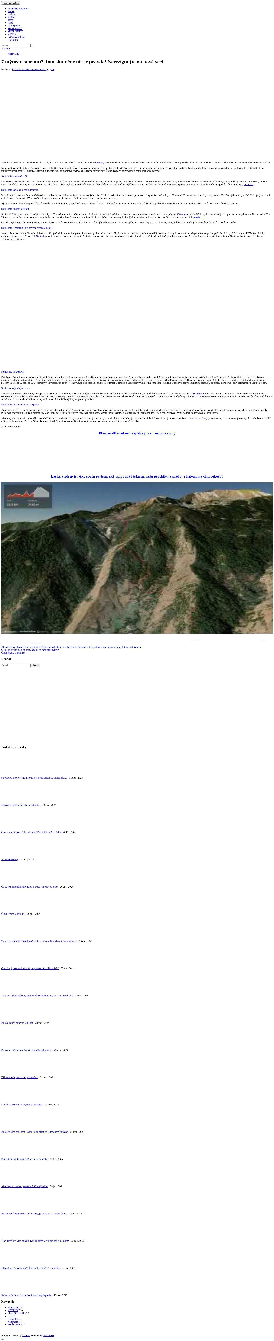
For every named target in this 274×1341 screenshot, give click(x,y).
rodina (97, 647)
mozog (82, 647)
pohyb (90, 647)
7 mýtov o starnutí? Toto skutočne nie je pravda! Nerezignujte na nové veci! (39, 941)
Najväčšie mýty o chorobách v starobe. (20, 805)
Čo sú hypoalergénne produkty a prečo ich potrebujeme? (29, 886)
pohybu (197, 217)
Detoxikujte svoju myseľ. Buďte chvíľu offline (24, 1159)
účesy (10, 20)
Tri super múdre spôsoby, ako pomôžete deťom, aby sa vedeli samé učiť (37, 995)
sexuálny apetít (115, 647)
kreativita (64, 647)
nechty (11, 17)
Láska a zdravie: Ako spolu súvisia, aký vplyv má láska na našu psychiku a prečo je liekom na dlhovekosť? (137, 476)
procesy (100, 162)
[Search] (32, 46)
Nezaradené (14, 1321)
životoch (40, 236)
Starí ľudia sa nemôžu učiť (14, 176)
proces (198, 418)
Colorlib (26, 1335)
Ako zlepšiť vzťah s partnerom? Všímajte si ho (24, 1186)
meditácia (248, 184)
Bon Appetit (14, 25)
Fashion (12, 14)
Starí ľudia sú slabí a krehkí (15, 209)
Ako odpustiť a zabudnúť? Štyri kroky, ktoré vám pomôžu (30, 1268)
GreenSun (13, 39)
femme (11, 11)
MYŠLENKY (15, 28)
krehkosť (73, 647)
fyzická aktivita (51, 647)
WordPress (48, 1335)
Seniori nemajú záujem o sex (15, 388)
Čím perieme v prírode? (13, 652)
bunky (28, 647)
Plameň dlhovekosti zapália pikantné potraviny (137, 433)
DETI (10, 1316)
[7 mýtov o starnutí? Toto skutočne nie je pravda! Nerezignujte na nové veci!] (94, 157)
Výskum (181, 214)
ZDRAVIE (13, 54)
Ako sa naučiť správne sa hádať (17, 1023)
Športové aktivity (9, 859)
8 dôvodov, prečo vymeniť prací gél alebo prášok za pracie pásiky (34, 777)
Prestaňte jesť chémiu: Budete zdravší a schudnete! (26, 1050)
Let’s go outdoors (16, 37)
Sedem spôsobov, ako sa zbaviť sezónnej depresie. (26, 1295)
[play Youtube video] (137, 558)
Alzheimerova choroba (12, 647)
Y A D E (5, 48)
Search (36, 665)
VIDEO (12, 34)
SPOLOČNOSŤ (16, 1313)
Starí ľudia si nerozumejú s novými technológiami (26, 228)
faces (10, 22)
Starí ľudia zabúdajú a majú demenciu (20, 189)
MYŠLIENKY (15, 31)
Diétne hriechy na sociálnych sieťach (19, 1077)
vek (132, 647)
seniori (104, 647)
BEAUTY (13, 1319)
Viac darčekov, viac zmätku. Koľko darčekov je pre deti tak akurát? (35, 1240)
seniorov (197, 393)
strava (126, 647)
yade (52, 69)
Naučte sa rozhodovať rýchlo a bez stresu (22, 1104)
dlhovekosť (37, 647)
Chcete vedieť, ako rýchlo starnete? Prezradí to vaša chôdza (31, 832)
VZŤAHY (13, 1310)
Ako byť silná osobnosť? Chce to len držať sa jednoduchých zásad (34, 1131)
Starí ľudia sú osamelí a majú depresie (20, 404)
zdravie (137, 647)
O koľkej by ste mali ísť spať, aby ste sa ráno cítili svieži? (30, 649)
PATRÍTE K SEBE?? (18, 8)
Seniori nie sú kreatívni (12, 371)
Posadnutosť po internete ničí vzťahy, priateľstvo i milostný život (33, 1213)
